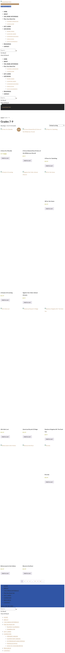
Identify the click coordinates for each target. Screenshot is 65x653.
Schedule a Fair (10, 23)
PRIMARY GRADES (10, 31)
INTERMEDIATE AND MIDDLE (12, 36)
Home (2, 117)
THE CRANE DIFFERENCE (11, 16)
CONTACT (6, 46)
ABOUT (6, 14)
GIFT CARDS (7, 26)
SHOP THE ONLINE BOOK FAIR (10, 4)
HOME (5, 11)
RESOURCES (7, 44)
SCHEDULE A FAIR (6, 6)
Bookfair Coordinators (12, 21)
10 (40, 581)
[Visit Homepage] (6, 2)
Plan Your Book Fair (9, 19)
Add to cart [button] (5, 158)
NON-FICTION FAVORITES (12, 41)
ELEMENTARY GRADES (11, 33)
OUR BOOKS (7, 29)
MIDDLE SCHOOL (10, 38)
